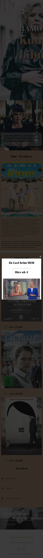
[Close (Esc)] (21, 256)
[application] (21, 289)
